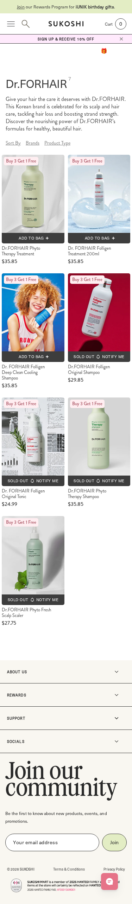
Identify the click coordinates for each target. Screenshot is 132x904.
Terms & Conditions (69, 869)
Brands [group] (32, 142)
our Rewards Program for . (66, 7)
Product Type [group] (57, 142)
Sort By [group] (13, 142)
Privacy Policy (114, 869)
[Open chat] (109, 881)
